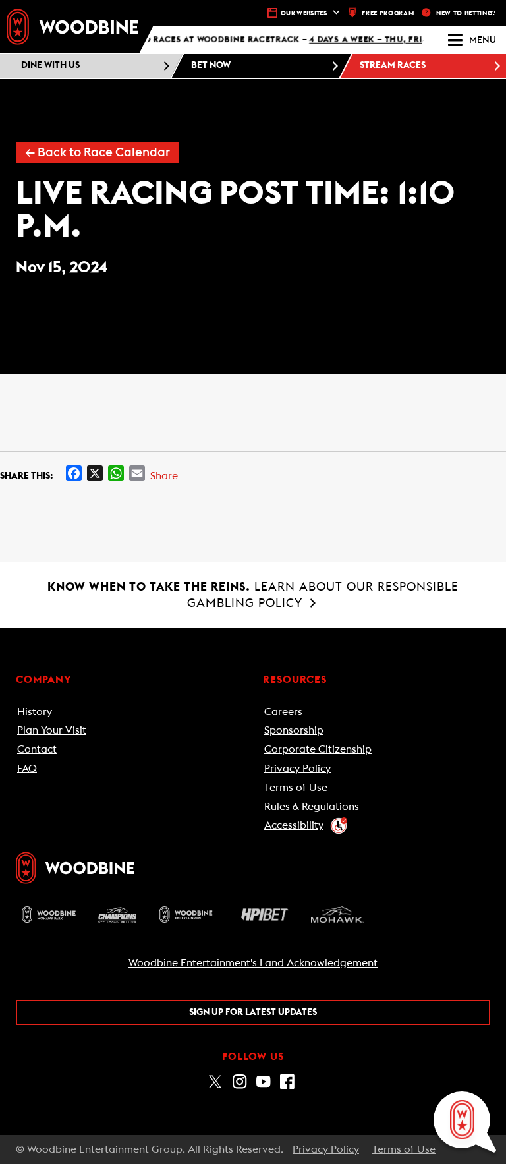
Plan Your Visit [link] (51, 730)
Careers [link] (283, 712)
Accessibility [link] (293, 825)
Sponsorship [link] (293, 730)
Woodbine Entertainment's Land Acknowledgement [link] (253, 963)
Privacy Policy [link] (297, 768)
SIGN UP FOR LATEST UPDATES (253, 1012)
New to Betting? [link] (466, 13)
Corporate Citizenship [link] (318, 749)
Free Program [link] (388, 13)
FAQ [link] (27, 768)
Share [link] (164, 476)
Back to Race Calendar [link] (97, 152)
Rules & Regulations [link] (311, 806)
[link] (72, 26)
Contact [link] (37, 749)
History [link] (34, 712)
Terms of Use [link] (295, 787)
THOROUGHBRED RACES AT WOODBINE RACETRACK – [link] (264, 40)
